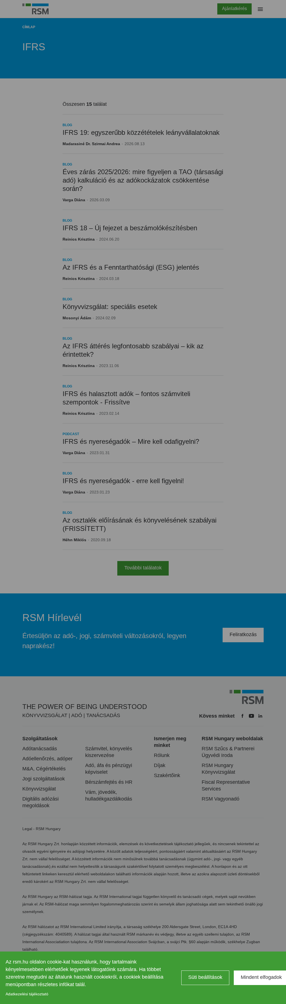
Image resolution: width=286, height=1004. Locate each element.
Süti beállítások (205, 977)
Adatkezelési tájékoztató (27, 994)
